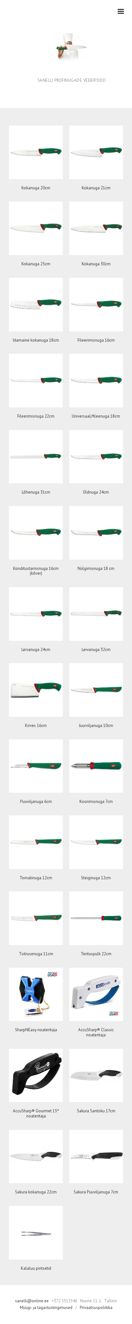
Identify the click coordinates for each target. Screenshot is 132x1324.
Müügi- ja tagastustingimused (46, 1307)
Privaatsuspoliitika (96, 1307)
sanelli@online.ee (32, 1301)
